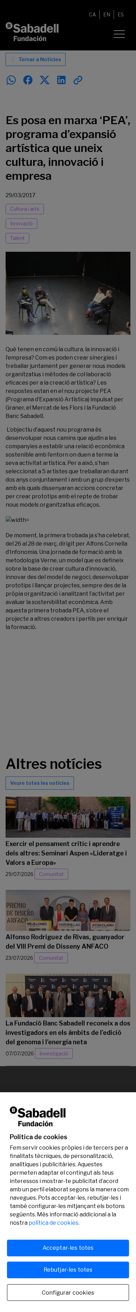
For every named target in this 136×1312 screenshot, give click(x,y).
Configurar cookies (68, 1292)
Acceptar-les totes (68, 1248)
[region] (68, 1202)
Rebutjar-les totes (68, 1269)
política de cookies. (54, 1223)
